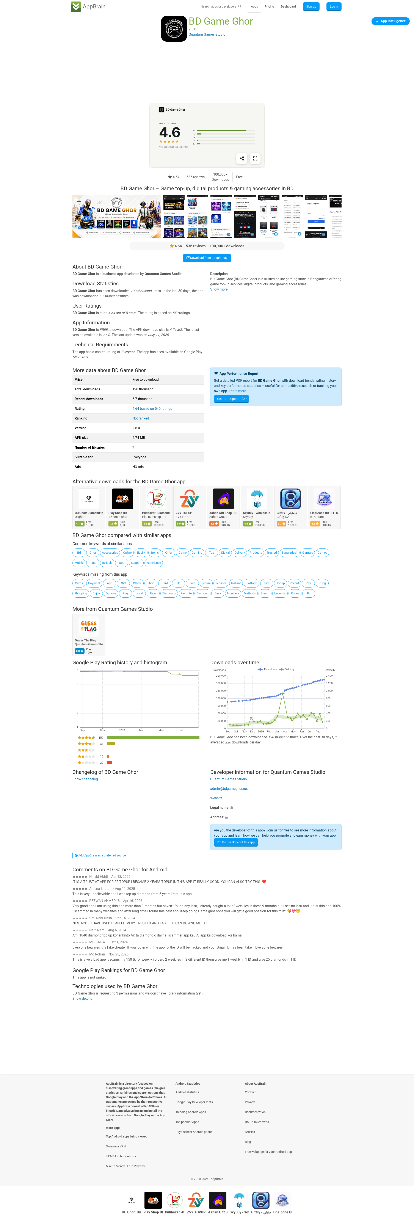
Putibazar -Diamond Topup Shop (156, 513)
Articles (250, 1132)
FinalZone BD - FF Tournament (324, 513)
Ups (121, 562)
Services (220, 583)
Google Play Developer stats (194, 1102)
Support (136, 562)
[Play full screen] (255, 158)
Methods (250, 593)
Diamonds (169, 593)
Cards (79, 583)
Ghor (92, 552)
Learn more (237, 391)
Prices (295, 593)
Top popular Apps (187, 1122)
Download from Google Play (208, 257)
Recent (294, 583)
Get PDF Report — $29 (232, 399)
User (153, 593)
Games (322, 552)
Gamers (307, 552)
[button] (276, 807)
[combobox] (218, 6)
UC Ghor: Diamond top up (89, 513)
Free (192, 583)
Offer (168, 552)
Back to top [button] (403, 1177)
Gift (123, 583)
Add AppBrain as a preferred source (102, 855)
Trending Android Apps (191, 1112)
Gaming (197, 552)
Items (155, 552)
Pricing (269, 6)
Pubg (322, 583)
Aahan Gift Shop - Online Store (223, 513)
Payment (94, 583)
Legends (280, 593)
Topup (280, 583)
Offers (137, 583)
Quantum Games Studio (125, 609)
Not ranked (140, 418)
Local (139, 593)
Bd (79, 552)
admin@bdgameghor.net (229, 789)
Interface (233, 593)
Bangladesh (290, 552)
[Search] (240, 6)
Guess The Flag (85, 640)
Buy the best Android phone (194, 1132)
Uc (178, 583)
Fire (266, 583)
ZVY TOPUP (184, 513)
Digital (225, 552)
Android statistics (187, 1092)
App (109, 583)
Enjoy (96, 593)
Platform (251, 583)
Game (183, 552)
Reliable (107, 562)
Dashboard (288, 6)
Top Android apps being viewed (126, 1136)
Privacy (250, 1102)
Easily (141, 552)
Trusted (272, 552)
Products (256, 552)
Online (127, 552)
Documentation (255, 1112)
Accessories (110, 552)
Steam (265, 593)
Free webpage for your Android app (268, 1151)
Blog (248, 1142)
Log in (334, 6)
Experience (153, 562)
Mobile (79, 562)
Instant (236, 583)
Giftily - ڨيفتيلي (287, 513)
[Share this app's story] (241, 158)
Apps (254, 6)
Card (165, 583)
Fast (93, 562)
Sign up (311, 6)
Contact (250, 1092)
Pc (308, 593)
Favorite (186, 593)
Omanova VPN (116, 1146)
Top (211, 552)
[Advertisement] (201, 72)
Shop (150, 583)
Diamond (202, 593)
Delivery (240, 552)
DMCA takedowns (257, 1122)
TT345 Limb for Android (122, 1156)
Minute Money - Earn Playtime (126, 1166)
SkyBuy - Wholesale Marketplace (257, 513)
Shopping (80, 593)
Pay (308, 583)
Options (111, 593)
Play (126, 593)
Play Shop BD (117, 513)
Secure (206, 583)
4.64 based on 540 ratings (152, 409)
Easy (218, 593)
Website (216, 798)
